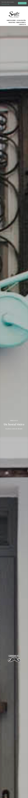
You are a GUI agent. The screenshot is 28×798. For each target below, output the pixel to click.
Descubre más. (5, 4)
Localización (21, 20)
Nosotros (12, 22)
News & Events (21, 22)
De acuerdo (22, 3)
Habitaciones (11, 20)
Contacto (22, 24)
